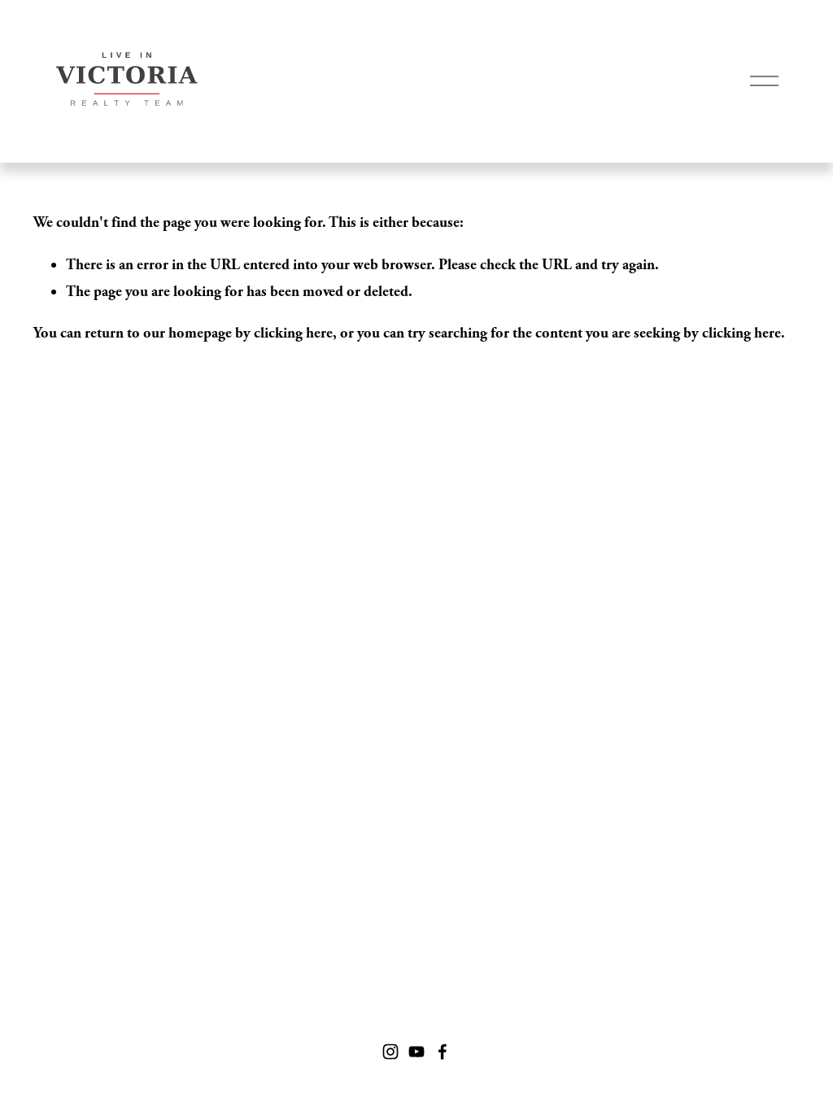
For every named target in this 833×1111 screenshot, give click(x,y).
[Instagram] (390, 1051)
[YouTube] (416, 1051)
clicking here (293, 333)
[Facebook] (442, 1051)
